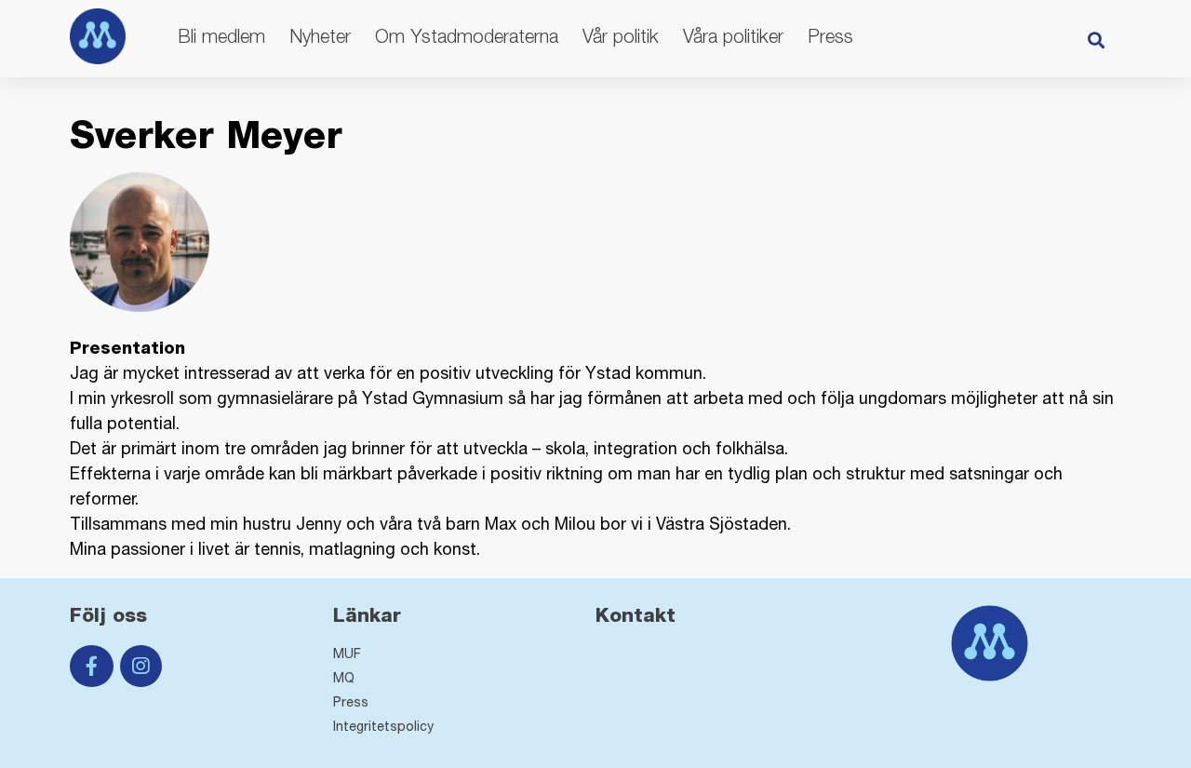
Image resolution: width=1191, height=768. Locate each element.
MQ (344, 677)
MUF (347, 653)
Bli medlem (221, 36)
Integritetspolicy (383, 726)
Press (830, 36)
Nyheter (320, 36)
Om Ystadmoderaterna (466, 36)
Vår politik (620, 36)
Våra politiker (733, 36)
